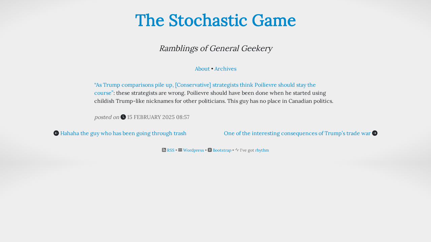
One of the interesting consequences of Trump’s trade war (297, 133)
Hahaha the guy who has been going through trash (123, 133)
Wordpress (193, 150)
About (202, 68)
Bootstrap (222, 150)
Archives (225, 68)
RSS (170, 150)
